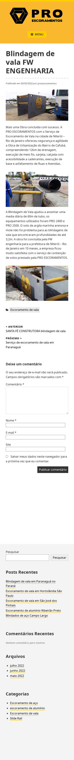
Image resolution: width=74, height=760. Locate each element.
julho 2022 (17, 666)
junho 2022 (17, 671)
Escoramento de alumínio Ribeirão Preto (33, 610)
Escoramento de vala (24, 310)
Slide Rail (16, 718)
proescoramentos (47, 83)
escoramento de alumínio (27, 708)
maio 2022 (17, 676)
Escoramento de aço (24, 703)
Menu (39, 34)
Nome (11, 420)
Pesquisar (12, 552)
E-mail (11, 433)
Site (8, 445)
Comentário (15, 384)
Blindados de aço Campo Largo (27, 615)
